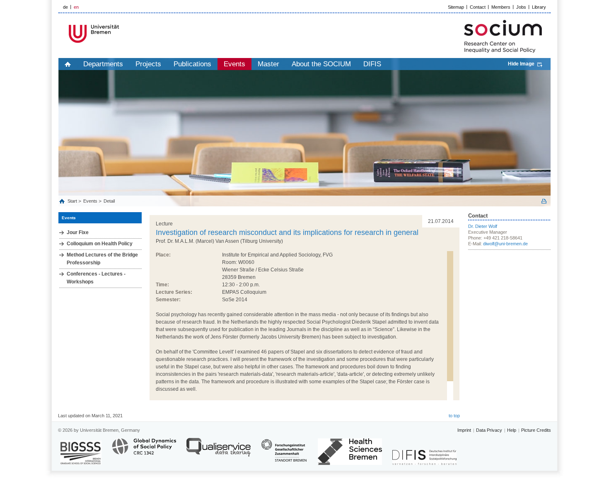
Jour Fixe (78, 232)
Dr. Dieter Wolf (482, 226)
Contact (478, 7)
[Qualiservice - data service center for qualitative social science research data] (218, 451)
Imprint (464, 430)
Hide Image (521, 64)
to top (454, 415)
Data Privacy (489, 430)
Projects (148, 64)
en (76, 7)
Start (73, 200)
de (65, 7)
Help (511, 430)
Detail (109, 200)
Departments (103, 64)
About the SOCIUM (321, 64)
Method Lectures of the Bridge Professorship (102, 259)
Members (500, 7)
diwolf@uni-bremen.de (505, 243)
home (67, 64)
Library (539, 7)
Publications (192, 64)
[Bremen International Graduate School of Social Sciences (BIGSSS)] (81, 452)
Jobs (521, 7)
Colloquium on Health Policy (100, 244)
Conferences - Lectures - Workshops (96, 278)
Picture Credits (536, 430)
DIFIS (372, 64)
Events (234, 64)
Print (543, 201)
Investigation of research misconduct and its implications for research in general (287, 232)
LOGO (121, 33)
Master (268, 64)
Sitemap (456, 7)
